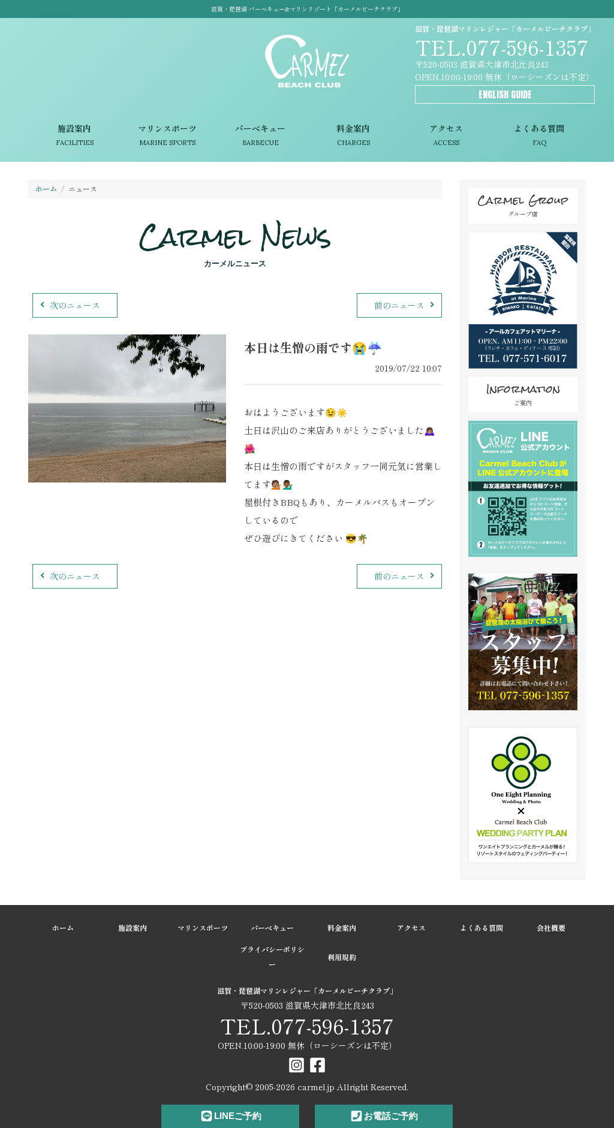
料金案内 (353, 134)
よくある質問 (539, 134)
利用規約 (341, 957)
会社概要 (551, 927)
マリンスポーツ (167, 134)
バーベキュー (260, 134)
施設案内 (75, 134)
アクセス (446, 134)
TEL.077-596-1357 (502, 46)
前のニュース (399, 305)
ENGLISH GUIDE (505, 94)
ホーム (46, 188)
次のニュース (75, 305)
